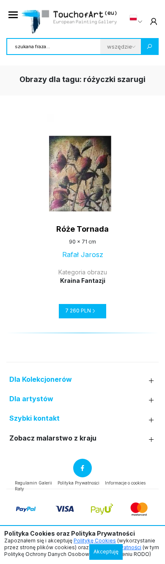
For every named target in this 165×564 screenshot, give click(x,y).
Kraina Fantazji (82, 280)
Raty (19, 488)
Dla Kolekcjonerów (40, 379)
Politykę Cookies (95, 540)
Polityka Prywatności (78, 482)
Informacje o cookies (125, 482)
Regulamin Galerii (33, 482)
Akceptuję (106, 551)
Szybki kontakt (34, 418)
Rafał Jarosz (82, 254)
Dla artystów (31, 399)
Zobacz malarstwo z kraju (52, 438)
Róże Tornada (82, 229)
